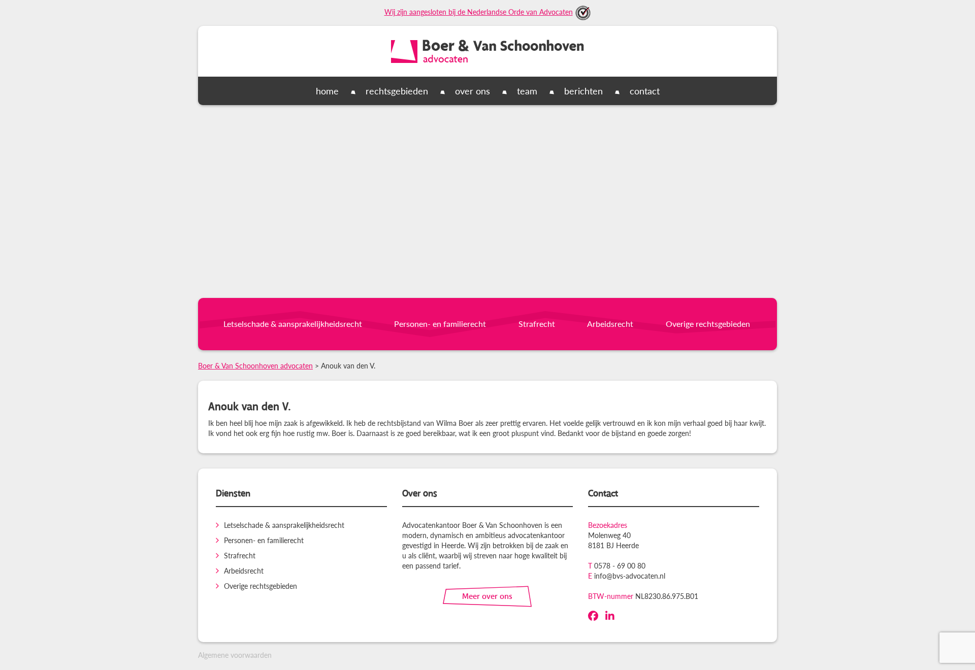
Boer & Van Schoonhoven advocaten (255, 365)
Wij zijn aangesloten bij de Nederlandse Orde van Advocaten (478, 12)
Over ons (472, 90)
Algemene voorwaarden (235, 655)
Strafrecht (536, 323)
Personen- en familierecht (440, 323)
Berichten (583, 90)
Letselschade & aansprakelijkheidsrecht (292, 323)
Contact (645, 90)
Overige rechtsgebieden (708, 323)
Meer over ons (487, 596)
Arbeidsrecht (610, 323)
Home (327, 90)
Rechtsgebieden (397, 90)
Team (527, 90)
